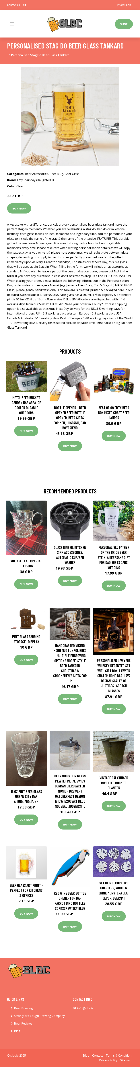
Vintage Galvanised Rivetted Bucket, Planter (114, 782)
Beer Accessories (36, 174)
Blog (17, 1031)
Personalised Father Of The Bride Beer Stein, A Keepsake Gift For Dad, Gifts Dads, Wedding (114, 557)
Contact (97, 1055)
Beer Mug (56, 174)
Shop (124, 24)
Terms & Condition (118, 1055)
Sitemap (125, 1060)
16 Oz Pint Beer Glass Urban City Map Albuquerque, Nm (26, 796)
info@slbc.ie (124, 5)
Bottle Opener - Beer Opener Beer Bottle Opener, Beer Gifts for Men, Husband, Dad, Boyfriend (70, 417)
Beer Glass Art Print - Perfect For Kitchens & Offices (26, 890)
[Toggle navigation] (12, 23)
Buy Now (19, 208)
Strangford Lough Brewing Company (39, 1016)
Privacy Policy (108, 1060)
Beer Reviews (23, 1023)
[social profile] (24, 4)
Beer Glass (72, 174)
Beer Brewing (23, 1008)
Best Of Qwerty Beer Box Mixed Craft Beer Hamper (114, 412)
